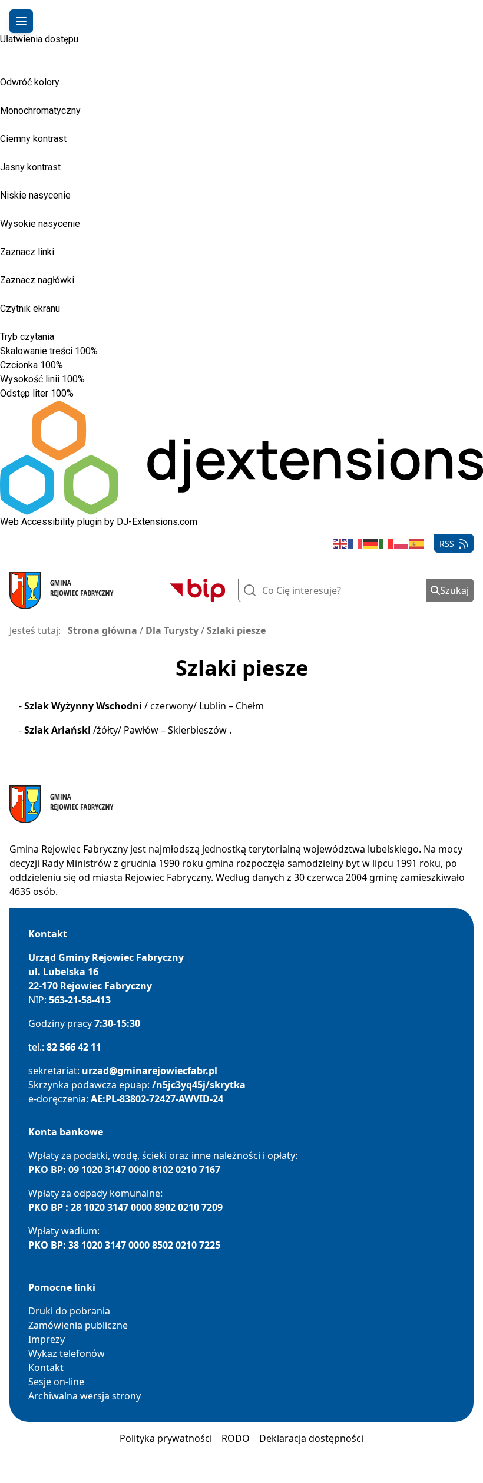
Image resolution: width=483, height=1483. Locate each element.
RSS (446, 543)
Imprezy (46, 1339)
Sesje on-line (56, 1381)
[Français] (355, 543)
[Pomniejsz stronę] (103, 353)
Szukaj (454, 590)
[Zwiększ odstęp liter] (87, 394)
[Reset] (5, 52)
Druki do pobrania (69, 1310)
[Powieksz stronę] (111, 351)
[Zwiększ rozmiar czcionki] (77, 365)
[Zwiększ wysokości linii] (98, 379)
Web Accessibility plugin (51, 521)
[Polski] (401, 543)
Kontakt (46, 1367)
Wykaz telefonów (66, 1353)
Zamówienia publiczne (78, 1325)
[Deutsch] (371, 543)
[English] (340, 543)
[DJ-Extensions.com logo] (241, 458)
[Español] (417, 543)
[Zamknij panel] (17, 52)
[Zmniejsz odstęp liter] (79, 396)
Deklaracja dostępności (311, 1438)
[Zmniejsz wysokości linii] (90, 381)
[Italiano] (386, 543)
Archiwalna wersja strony (84, 1395)
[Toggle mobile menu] (21, 21)
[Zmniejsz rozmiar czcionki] (68, 367)
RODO (235, 1438)
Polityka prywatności (166, 1438)
